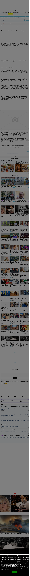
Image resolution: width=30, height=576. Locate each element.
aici (18, 562)
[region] (14, 565)
